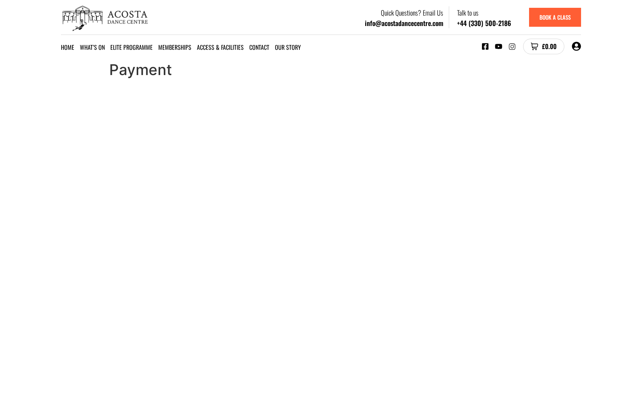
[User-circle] (576, 46)
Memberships (174, 47)
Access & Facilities (220, 47)
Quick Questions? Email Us (412, 12)
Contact (259, 47)
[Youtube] (498, 46)
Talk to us (468, 12)
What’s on (92, 47)
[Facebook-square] (485, 46)
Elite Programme (131, 47)
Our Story (288, 47)
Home (67, 47)
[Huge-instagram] (512, 46)
